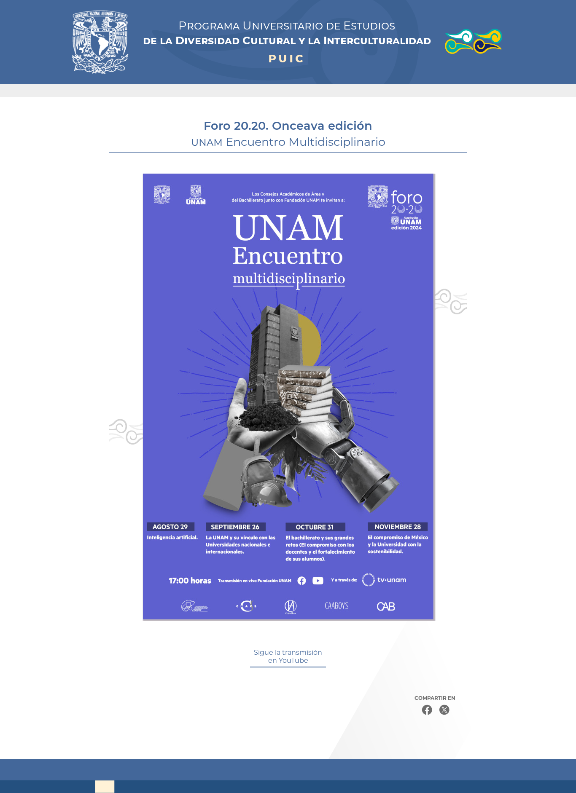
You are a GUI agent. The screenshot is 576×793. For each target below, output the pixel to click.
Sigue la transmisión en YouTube (288, 656)
